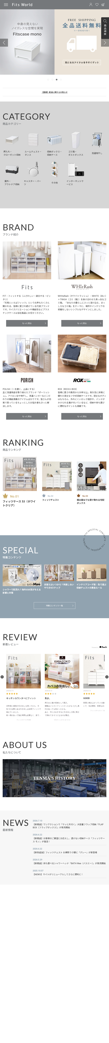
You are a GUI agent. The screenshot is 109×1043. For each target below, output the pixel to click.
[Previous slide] (4, 43)
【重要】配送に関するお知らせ (54, 92)
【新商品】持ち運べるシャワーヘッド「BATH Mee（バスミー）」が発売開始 (69, 863)
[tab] (48, 79)
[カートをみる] (103, 5)
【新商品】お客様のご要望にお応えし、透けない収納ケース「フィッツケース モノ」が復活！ (69, 840)
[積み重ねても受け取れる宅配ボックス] (91, 476)
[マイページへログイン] (91, 5)
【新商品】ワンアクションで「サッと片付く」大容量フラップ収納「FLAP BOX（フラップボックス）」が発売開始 (68, 826)
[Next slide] (105, 43)
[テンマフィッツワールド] (22, 4)
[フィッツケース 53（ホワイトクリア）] (20, 474)
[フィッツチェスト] (57, 476)
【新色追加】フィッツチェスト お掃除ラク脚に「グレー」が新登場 (65, 852)
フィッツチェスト (50, 499)
